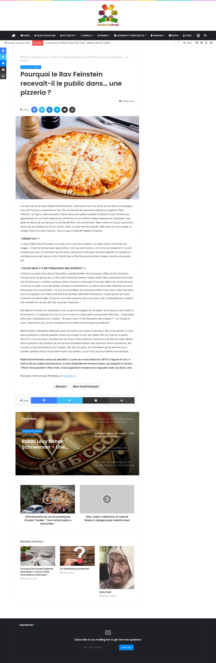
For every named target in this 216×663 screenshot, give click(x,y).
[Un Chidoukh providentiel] (77, 556)
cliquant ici (69, 375)
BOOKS (174, 35)
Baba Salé (105, 592)
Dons (188, 35)
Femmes (103, 35)
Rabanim (158, 35)
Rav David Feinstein (86, 386)
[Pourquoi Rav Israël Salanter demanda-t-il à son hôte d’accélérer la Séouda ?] (37, 556)
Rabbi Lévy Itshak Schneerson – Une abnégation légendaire (49, 444)
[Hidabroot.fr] (108, 15)
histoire (62, 386)
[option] (77, 443)
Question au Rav (46, 35)
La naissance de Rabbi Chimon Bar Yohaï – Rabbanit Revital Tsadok (77, 42)
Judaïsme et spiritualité (130, 35)
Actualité (68, 35)
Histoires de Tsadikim (60, 57)
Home (25, 57)
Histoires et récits (39, 57)
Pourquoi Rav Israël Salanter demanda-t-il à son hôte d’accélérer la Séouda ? (36, 571)
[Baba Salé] (116, 567)
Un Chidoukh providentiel (74, 568)
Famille (86, 35)
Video (26, 35)
